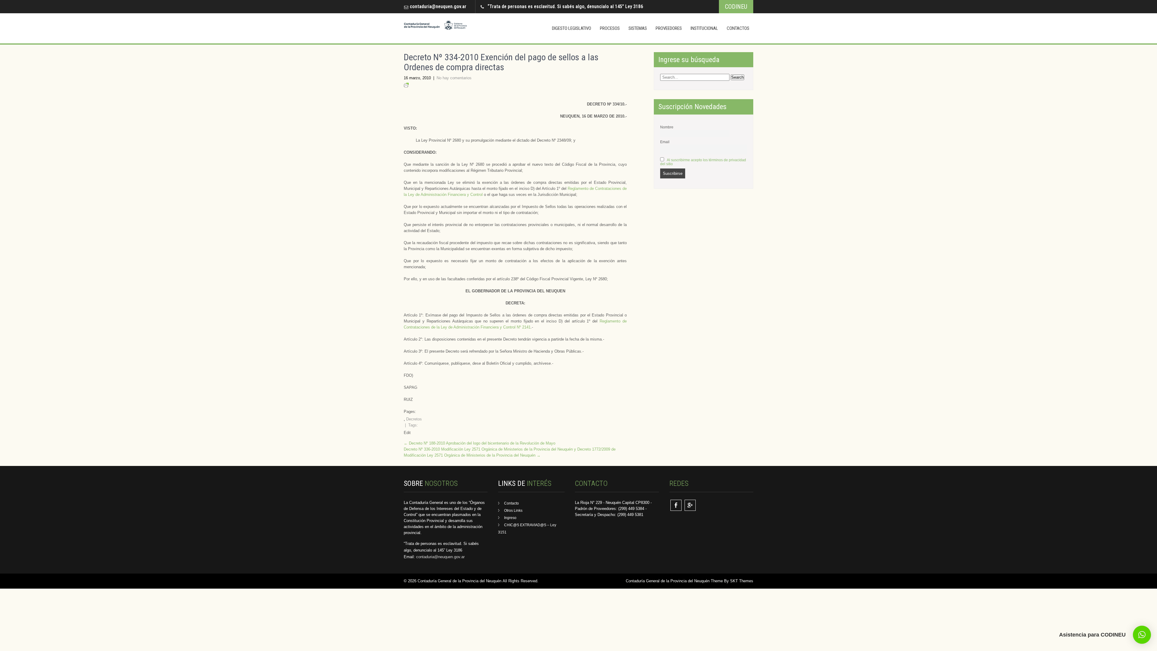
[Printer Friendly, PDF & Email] (406, 86)
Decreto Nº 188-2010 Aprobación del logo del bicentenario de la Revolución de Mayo (479, 443)
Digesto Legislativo (571, 28)
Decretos (414, 419)
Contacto (511, 503)
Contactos (738, 28)
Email (664, 142)
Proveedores (669, 28)
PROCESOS (610, 28)
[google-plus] (690, 505)
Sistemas (638, 28)
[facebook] (676, 505)
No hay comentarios (454, 78)
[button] (1142, 635)
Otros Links (513, 510)
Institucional (704, 28)
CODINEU (736, 6)
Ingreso (510, 518)
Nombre (666, 127)
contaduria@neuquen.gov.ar (438, 6)
